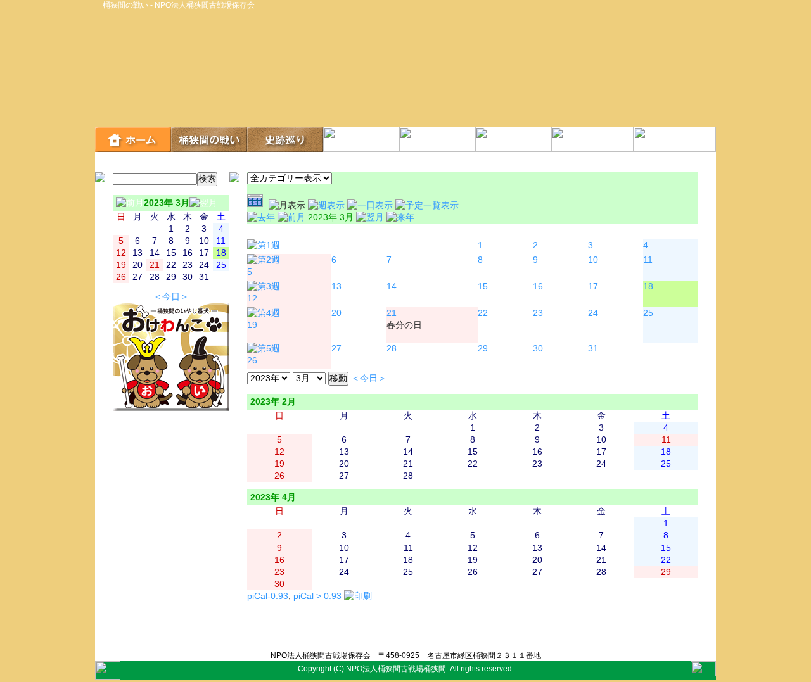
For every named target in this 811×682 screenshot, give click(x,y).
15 (483, 286)
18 (648, 286)
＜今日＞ (171, 296)
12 (252, 298)
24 (593, 313)
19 (252, 325)
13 (336, 286)
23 (538, 313)
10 (593, 260)
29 (483, 348)
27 (336, 348)
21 (391, 313)
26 (252, 360)
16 (538, 286)
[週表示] (327, 205)
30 (538, 348)
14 (391, 286)
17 (593, 286)
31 (593, 348)
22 (483, 313)
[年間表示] (258, 205)
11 (648, 260)
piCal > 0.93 (317, 596)
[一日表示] (371, 205)
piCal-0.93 (267, 596)
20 (336, 313)
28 (391, 348)
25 (648, 313)
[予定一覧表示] (427, 205)
